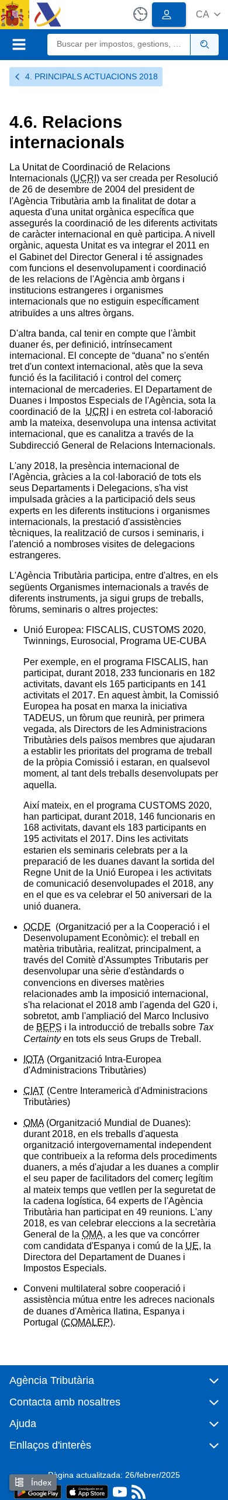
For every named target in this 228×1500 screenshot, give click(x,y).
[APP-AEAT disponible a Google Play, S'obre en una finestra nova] (37, 1491)
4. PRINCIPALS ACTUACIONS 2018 (91, 76)
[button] (208, 14)
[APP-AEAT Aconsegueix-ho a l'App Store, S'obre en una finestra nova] (87, 1491)
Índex (40, 1482)
